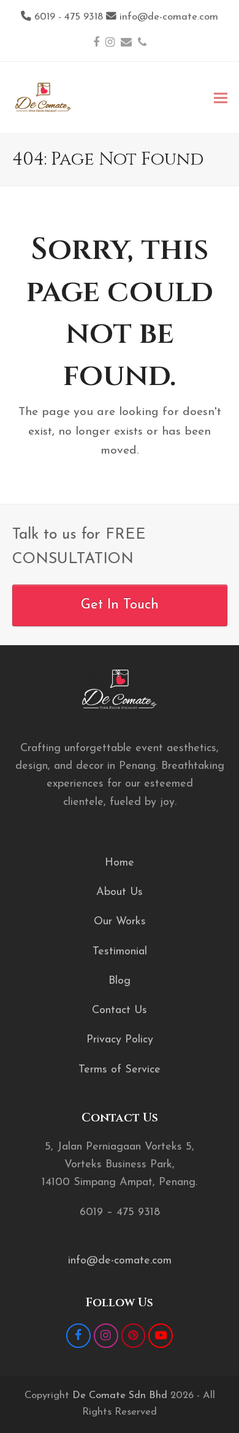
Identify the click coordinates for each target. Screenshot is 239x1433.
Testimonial (120, 951)
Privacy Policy (119, 1040)
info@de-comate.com (120, 1261)
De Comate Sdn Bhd (119, 1396)
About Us (119, 892)
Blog (119, 981)
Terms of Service (119, 1070)
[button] (220, 97)
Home (119, 863)
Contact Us (119, 1010)
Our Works (120, 921)
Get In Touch (120, 605)
